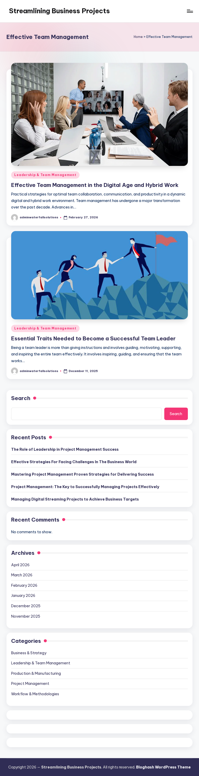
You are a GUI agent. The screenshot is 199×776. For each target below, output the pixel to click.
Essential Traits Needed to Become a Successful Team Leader (93, 338)
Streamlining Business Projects (59, 11)
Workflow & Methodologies (35, 694)
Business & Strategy (28, 653)
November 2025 (25, 616)
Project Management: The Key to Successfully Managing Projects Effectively (85, 486)
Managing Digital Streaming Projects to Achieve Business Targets (75, 499)
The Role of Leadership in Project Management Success (65, 449)
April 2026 (20, 565)
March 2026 (21, 575)
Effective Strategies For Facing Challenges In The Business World (74, 462)
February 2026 (24, 585)
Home (138, 37)
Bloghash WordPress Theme (163, 767)
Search (20, 398)
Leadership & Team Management (45, 175)
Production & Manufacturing (36, 673)
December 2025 (25, 606)
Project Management (30, 683)
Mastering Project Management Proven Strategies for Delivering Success (82, 474)
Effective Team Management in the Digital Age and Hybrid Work (95, 185)
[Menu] (189, 11)
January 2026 (23, 595)
